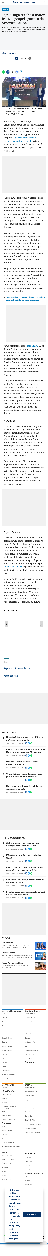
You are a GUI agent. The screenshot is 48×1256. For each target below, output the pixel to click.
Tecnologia (5, 1062)
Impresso (7, 1123)
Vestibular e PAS (30, 1042)
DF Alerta (28, 1158)
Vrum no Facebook (8, 1179)
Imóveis (4, 1098)
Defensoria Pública (13, 567)
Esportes (4, 1042)
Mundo (4, 1034)
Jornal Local (28, 1162)
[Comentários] (21, 73)
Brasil (3, 1026)
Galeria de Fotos (30, 1120)
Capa (3, 1014)
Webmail (4, 1087)
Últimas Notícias (30, 1034)
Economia (5, 1030)
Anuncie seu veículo (8, 1159)
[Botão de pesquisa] (45, 2)
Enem (27, 1030)
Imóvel (28, 1085)
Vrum (5, 1152)
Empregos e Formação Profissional (9, 1107)
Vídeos (4, 1171)
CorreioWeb (8, 1085)
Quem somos (6, 1071)
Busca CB (5, 1138)
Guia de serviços (30, 1108)
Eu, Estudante (32, 1011)
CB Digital (5, 1134)
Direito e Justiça (7, 1046)
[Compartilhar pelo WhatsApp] (31, 744)
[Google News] (17, 73)
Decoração (28, 1116)
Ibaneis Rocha (23, 668)
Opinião (4, 1054)
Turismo (4, 1066)
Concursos (30, 1062)
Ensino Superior (30, 1018)
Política (4, 1022)
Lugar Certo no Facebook (33, 1124)
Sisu (26, 1046)
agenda (9, 668)
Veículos (4, 1102)
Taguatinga (32, 346)
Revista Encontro (34, 1173)
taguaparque (11, 675)
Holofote (4, 1058)
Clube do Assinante (8, 1142)
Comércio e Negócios (8, 1119)
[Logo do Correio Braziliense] (24, 2)
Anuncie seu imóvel (31, 1092)
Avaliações (5, 1167)
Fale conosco (29, 1058)
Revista (27, 1180)
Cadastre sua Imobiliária (32, 1132)
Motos (4, 1175)
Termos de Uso (6, 1079)
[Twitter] (12, 73)
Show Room (28, 1112)
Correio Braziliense (12, 1011)
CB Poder (28, 1166)
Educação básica (30, 1014)
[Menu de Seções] (3, 2)
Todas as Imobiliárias (31, 1128)
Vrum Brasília (29, 1170)
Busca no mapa (29, 1096)
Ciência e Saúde (7, 1050)
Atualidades (28, 1184)
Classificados (8, 1091)
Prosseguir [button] (32, 1214)
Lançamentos (29, 1100)
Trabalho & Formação (32, 1022)
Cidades (4, 1018)
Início (4, 53)
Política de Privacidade (9, 1075)
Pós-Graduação (30, 1054)
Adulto (4, 1111)
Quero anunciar (7, 1094)
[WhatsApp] (3, 73)
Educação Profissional (32, 1050)
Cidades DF (12, 53)
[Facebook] (8, 73)
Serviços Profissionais (9, 1115)
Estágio (27, 1026)
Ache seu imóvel (30, 1087)
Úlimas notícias (29, 1104)
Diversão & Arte (7, 1038)
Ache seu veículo (7, 1155)
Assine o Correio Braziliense (11, 1146)
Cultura (27, 1038)
